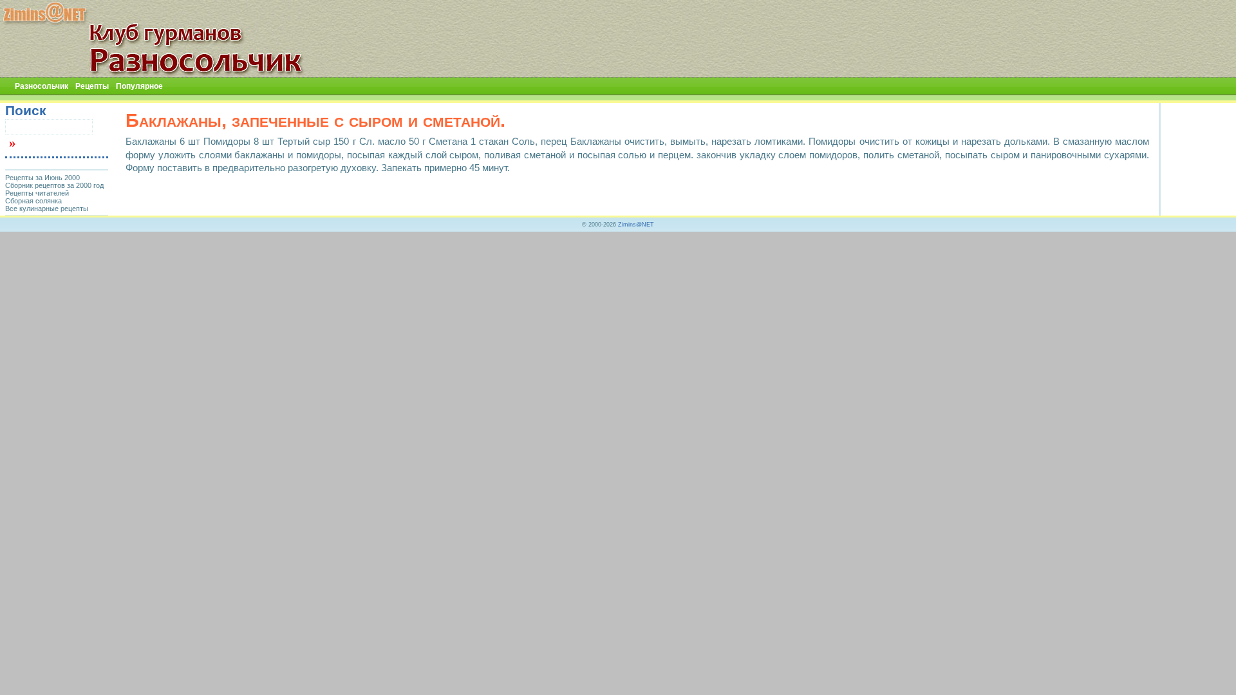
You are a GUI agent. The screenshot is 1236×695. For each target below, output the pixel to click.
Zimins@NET (636, 224)
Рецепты (92, 86)
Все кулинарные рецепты (46, 208)
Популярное (139, 86)
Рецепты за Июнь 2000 (42, 177)
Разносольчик (41, 86)
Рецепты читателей (37, 193)
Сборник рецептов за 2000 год (54, 185)
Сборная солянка (33, 201)
